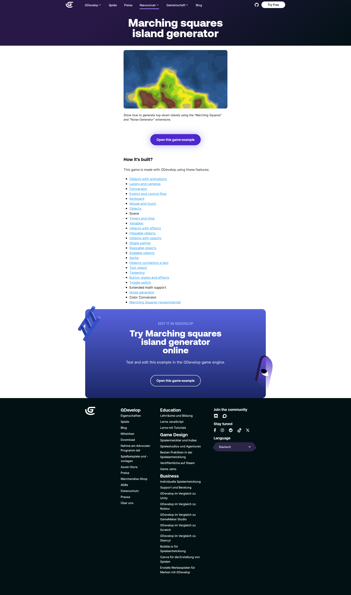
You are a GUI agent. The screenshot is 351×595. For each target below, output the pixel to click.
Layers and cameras (145, 183)
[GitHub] (256, 4)
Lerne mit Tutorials (173, 427)
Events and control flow (148, 193)
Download (128, 440)
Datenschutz (130, 491)
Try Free (273, 5)
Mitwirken (127, 433)
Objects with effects (145, 228)
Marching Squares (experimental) (155, 302)
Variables (136, 223)
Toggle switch (140, 282)
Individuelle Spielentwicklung (180, 481)
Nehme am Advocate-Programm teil (136, 448)
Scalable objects (141, 252)
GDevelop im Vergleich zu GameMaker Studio (178, 516)
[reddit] (231, 430)
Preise (128, 5)
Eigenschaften (131, 415)
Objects (135, 208)
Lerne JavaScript (172, 421)
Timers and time (141, 218)
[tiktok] (239, 430)
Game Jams (168, 469)
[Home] (69, 5)
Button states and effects (149, 277)
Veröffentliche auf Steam (177, 463)
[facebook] (215, 430)
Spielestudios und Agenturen (180, 446)
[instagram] (222, 430)
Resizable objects (142, 248)
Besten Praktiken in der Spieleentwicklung (176, 454)
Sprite (134, 257)
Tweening (137, 272)
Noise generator (141, 292)
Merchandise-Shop (134, 479)
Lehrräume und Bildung (176, 415)
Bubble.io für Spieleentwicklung (173, 548)
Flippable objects (142, 233)
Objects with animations (148, 178)
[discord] (216, 416)
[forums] (224, 416)
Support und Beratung (175, 487)
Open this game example (175, 140)
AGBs (124, 485)
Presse (125, 497)
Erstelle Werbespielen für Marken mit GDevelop (177, 569)
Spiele (113, 5)
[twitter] (247, 430)
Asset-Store (129, 467)
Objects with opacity (145, 238)
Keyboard (136, 198)
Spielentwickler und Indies (178, 440)
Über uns (127, 503)
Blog (199, 5)
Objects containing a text (149, 262)
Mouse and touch (142, 203)
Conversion (138, 188)
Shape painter (140, 243)
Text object (138, 267)
